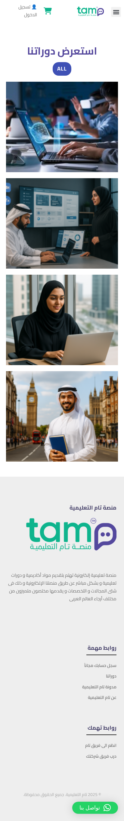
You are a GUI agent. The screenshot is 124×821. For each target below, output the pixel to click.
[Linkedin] (89, 618)
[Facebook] (116, 618)
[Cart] (47, 11)
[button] (116, 12)
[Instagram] (98, 618)
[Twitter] (107, 618)
